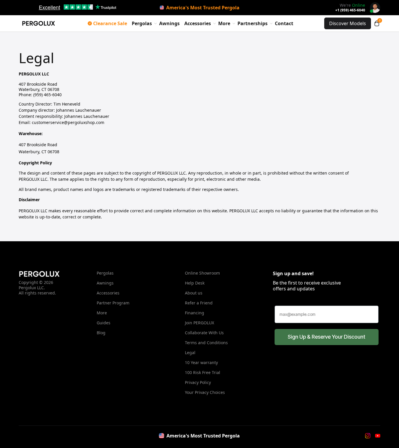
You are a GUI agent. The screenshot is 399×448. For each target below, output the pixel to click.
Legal (190, 352)
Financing (194, 313)
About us (193, 293)
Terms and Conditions (206, 342)
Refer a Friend (199, 303)
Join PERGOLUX (199, 322)
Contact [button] (284, 23)
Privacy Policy (198, 382)
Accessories (108, 293)
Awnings (169, 23)
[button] (376, 23)
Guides (103, 322)
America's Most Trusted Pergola (203, 7)
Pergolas (105, 273)
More (102, 313)
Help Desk (194, 283)
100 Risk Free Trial (202, 372)
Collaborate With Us (204, 332)
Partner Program (113, 303)
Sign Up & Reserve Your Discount (326, 337)
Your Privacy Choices (205, 392)
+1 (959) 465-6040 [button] (350, 10)
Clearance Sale (110, 23)
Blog (101, 332)
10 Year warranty (201, 362)
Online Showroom (202, 273)
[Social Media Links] (367, 435)
